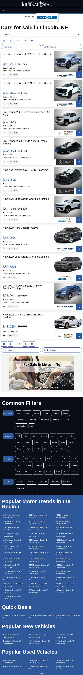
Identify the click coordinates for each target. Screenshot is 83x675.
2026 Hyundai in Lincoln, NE (38, 529)
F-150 (18, 459)
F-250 (18, 465)
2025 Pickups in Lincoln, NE (12, 554)
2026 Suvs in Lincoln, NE (11, 516)
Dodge (71, 442)
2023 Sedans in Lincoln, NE (38, 585)
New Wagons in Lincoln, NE (12, 642)
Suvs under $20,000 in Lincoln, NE (14, 617)
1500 (26, 459)
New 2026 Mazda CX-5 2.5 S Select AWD (26, 170)
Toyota (29, 449)
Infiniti (46, 442)
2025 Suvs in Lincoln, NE (64, 529)
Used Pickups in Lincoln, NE (38, 661)
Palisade (27, 472)
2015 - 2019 (43, 482)
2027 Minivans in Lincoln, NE (65, 585)
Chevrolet (44, 436)
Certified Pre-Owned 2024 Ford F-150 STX (27, 83)
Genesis (36, 442)
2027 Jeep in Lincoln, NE (64, 560)
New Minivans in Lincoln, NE (65, 642)
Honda (37, 449)
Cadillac (27, 442)
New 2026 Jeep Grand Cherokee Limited (26, 199)
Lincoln (54, 442)
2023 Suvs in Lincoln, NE (11, 535)
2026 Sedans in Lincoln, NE (65, 535)
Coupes (65, 413)
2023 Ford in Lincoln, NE (11, 547)
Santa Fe (49, 472)
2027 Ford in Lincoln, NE (37, 535)
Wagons (45, 413)
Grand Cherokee (37, 459)
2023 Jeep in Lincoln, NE (11, 566)
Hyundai (70, 436)
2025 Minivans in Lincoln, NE (65, 579)
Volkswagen (63, 449)
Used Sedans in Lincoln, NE (65, 661)
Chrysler (19, 449)
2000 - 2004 (20, 488)
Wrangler (75, 465)
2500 (18, 472)
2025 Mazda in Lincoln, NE (38, 560)
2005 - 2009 (66, 482)
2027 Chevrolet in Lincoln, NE (39, 554)
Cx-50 (74, 459)
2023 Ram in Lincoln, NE (37, 572)
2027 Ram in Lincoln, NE (64, 547)
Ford (18, 436)
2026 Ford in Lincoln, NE (63, 516)
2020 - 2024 (31, 482)
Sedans (36, 413)
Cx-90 (58, 472)
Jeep (25, 436)
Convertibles (32, 419)
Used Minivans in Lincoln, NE (12, 668)
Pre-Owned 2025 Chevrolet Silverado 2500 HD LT (27, 113)
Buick (63, 442)
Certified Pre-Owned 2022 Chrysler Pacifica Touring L (22, 287)
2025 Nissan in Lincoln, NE (64, 566)
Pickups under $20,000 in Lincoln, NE (41, 617)
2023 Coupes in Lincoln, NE (12, 598)
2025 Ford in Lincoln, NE (37, 547)
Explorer (57, 459)
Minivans (56, 413)
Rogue (66, 459)
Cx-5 (48, 459)
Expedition (39, 465)
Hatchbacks (20, 419)
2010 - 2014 (55, 482)
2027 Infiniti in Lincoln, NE (64, 554)
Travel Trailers (21, 426)
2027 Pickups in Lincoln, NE (12, 541)
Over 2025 (20, 482)
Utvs (31, 426)
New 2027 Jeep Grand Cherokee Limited (26, 256)
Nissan (61, 436)
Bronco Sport (64, 465)
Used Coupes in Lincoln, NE (65, 668)
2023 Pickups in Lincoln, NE (65, 541)
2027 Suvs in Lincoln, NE (37, 522)
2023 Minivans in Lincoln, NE (38, 591)
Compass (28, 465)
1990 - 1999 (32, 488)
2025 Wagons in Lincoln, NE (12, 591)
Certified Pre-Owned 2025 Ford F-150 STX (27, 54)
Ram (52, 436)
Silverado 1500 (50, 465)
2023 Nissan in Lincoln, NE (11, 560)
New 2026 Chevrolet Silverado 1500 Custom (23, 315)
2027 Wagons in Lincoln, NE (65, 572)
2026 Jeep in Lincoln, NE (64, 522)
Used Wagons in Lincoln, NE (38, 668)
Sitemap (41, 673)
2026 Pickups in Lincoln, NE (38, 516)
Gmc (18, 442)
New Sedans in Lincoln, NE (64, 636)
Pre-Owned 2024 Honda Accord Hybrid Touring (25, 142)
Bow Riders (56, 419)
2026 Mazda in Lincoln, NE (11, 522)
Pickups (27, 413)
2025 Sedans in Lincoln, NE (65, 591)
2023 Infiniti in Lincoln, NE (11, 579)
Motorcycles (45, 419)
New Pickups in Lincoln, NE (38, 636)
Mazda (34, 436)
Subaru (46, 449)
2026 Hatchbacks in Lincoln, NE (13, 585)
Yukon (66, 472)
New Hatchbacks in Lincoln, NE (39, 642)
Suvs (18, 413)
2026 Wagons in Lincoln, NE (38, 541)
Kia (54, 449)
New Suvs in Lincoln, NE (10, 636)
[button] (57, 61)
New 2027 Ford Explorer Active (20, 228)
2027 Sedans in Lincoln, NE (12, 572)
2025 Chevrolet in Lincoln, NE (39, 566)
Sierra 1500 (38, 472)
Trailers (67, 419)
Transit (75, 472)
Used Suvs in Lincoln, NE (11, 661)
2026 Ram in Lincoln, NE (11, 529)
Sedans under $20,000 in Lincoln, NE (68, 617)
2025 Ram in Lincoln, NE (37, 579)
